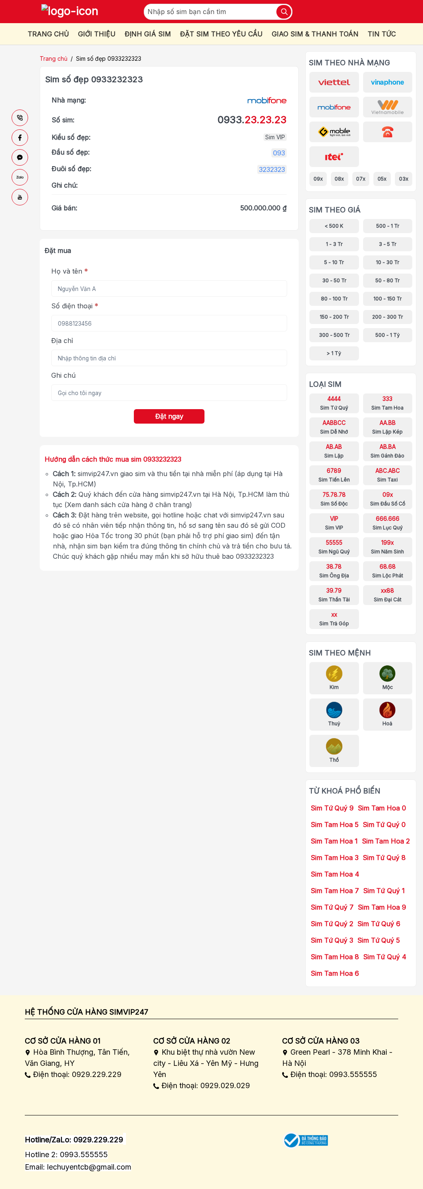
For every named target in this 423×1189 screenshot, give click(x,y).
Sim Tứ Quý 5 (378, 940)
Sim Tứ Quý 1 (384, 890)
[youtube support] (20, 197)
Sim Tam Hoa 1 (334, 841)
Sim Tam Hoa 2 (386, 841)
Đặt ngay (169, 416)
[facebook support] (20, 137)
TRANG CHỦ (48, 34)
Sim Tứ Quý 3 (332, 940)
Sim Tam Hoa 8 (335, 957)
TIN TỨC (382, 34)
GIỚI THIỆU (97, 34)
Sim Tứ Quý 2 (332, 924)
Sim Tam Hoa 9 (382, 907)
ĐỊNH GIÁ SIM (148, 34)
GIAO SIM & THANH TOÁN (315, 34)
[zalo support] (20, 177)
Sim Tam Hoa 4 (335, 874)
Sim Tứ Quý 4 (384, 957)
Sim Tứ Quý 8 (384, 857)
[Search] (283, 12)
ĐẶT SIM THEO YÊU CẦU (221, 34)
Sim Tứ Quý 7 (332, 907)
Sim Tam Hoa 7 (335, 890)
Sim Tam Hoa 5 (335, 824)
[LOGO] (69, 11)
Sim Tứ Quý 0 (384, 824)
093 (279, 153)
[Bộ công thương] (305, 1138)
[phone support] (20, 118)
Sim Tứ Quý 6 (378, 924)
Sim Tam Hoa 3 (335, 857)
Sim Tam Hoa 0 (382, 808)
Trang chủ (53, 58)
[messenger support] (20, 157)
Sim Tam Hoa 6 (335, 973)
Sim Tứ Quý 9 (332, 808)
